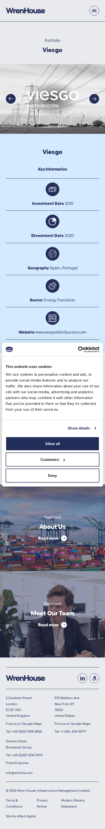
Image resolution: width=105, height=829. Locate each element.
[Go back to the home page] (25, 11)
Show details (79, 428)
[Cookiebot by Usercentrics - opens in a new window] (78, 349)
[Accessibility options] (94, 678)
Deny (52, 475)
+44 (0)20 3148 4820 (27, 731)
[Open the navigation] (94, 11)
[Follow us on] (11, 99)
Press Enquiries (17, 763)
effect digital (26, 816)
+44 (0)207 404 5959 (27, 755)
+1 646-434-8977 (73, 731)
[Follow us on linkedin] (82, 678)
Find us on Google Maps (24, 723)
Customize (50, 459)
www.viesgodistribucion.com (60, 332)
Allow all (52, 443)
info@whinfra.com (19, 773)
